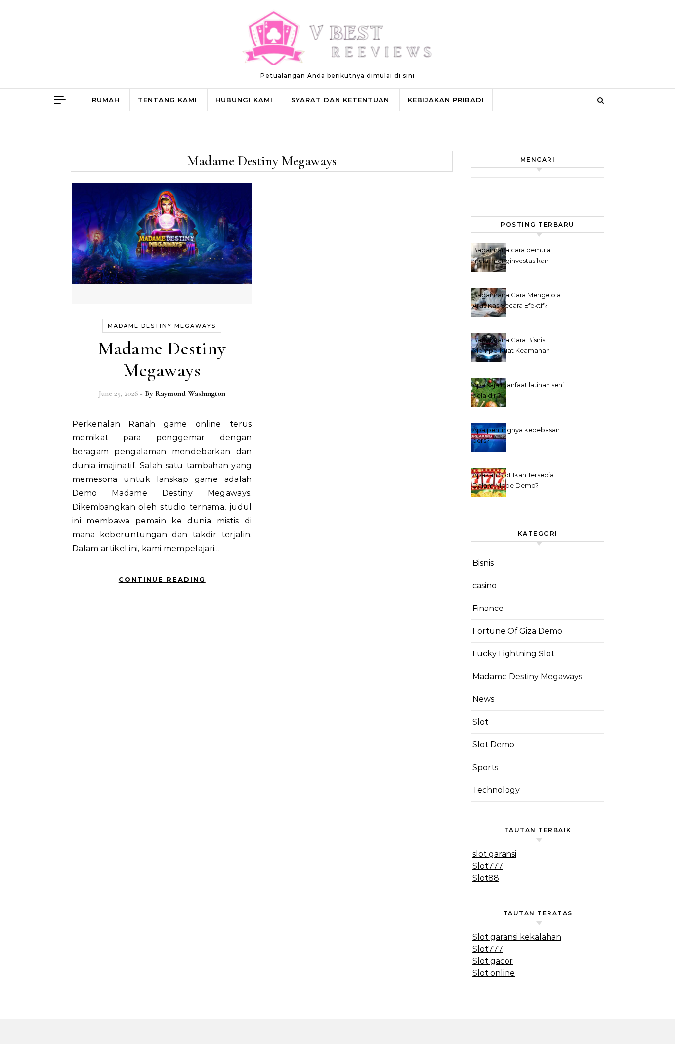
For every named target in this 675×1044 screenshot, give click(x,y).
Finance (488, 608)
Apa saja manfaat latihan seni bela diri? (518, 390)
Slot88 (485, 878)
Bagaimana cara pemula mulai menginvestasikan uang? (511, 256)
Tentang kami (167, 100)
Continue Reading (162, 579)
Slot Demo (493, 744)
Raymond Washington (190, 393)
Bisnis (483, 562)
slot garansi (494, 854)
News (483, 699)
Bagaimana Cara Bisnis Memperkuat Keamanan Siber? (511, 346)
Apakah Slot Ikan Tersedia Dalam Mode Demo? (513, 480)
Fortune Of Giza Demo (517, 631)
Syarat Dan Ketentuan (340, 100)
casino (484, 585)
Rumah (106, 100)
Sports (485, 767)
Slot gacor (492, 961)
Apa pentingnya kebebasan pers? (516, 435)
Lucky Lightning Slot (513, 653)
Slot (480, 722)
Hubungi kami (244, 100)
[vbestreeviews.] (337, 39)
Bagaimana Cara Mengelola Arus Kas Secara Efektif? (516, 300)
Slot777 (487, 865)
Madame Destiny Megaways (162, 325)
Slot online (493, 973)
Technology (496, 790)
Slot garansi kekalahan (516, 937)
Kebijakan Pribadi (446, 100)
